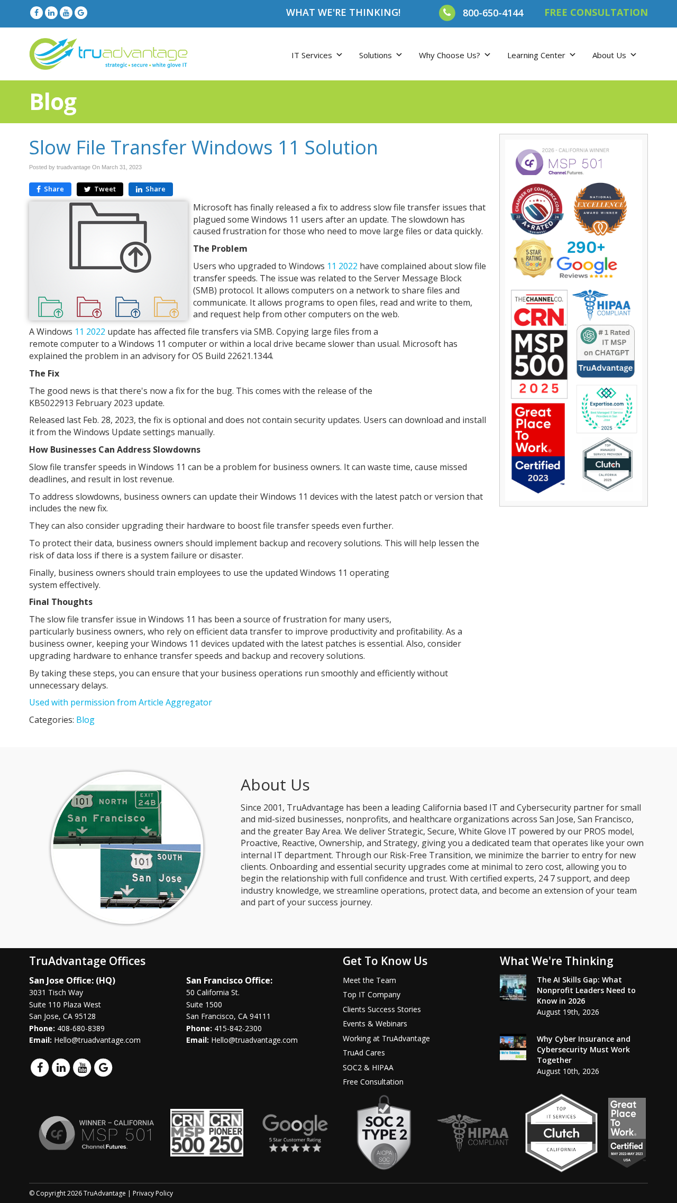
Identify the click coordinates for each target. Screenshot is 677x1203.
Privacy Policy (153, 1193)
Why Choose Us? (449, 55)
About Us (609, 55)
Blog (85, 720)
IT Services (311, 55)
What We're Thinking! (343, 12)
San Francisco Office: (229, 980)
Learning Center (536, 55)
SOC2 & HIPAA (368, 1067)
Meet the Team (369, 980)
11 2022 (343, 266)
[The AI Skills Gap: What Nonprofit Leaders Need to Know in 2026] (513, 988)
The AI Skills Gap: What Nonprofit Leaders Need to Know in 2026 (586, 990)
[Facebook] (36, 12)
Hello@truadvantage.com (97, 1040)
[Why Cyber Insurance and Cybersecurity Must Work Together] (513, 1047)
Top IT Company (371, 994)
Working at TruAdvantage (386, 1038)
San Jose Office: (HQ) (72, 980)
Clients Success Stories (382, 1009)
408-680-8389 (81, 1028)
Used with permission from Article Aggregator (120, 702)
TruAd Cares (364, 1053)
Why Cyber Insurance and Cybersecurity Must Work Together (583, 1049)
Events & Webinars (375, 1023)
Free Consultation (373, 1082)
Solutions (375, 55)
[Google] (81, 12)
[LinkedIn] (51, 12)
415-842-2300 (238, 1028)
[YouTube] (66, 12)
